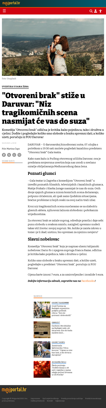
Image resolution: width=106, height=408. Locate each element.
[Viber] (19, 155)
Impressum (35, 398)
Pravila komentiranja (93, 398)
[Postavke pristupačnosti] (100, 11)
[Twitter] (9, 155)
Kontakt (50, 401)
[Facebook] (4, 155)
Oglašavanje (60, 401)
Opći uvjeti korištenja (50, 398)
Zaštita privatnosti (37, 401)
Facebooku (88, 280)
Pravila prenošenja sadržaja (72, 398)
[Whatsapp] (14, 155)
